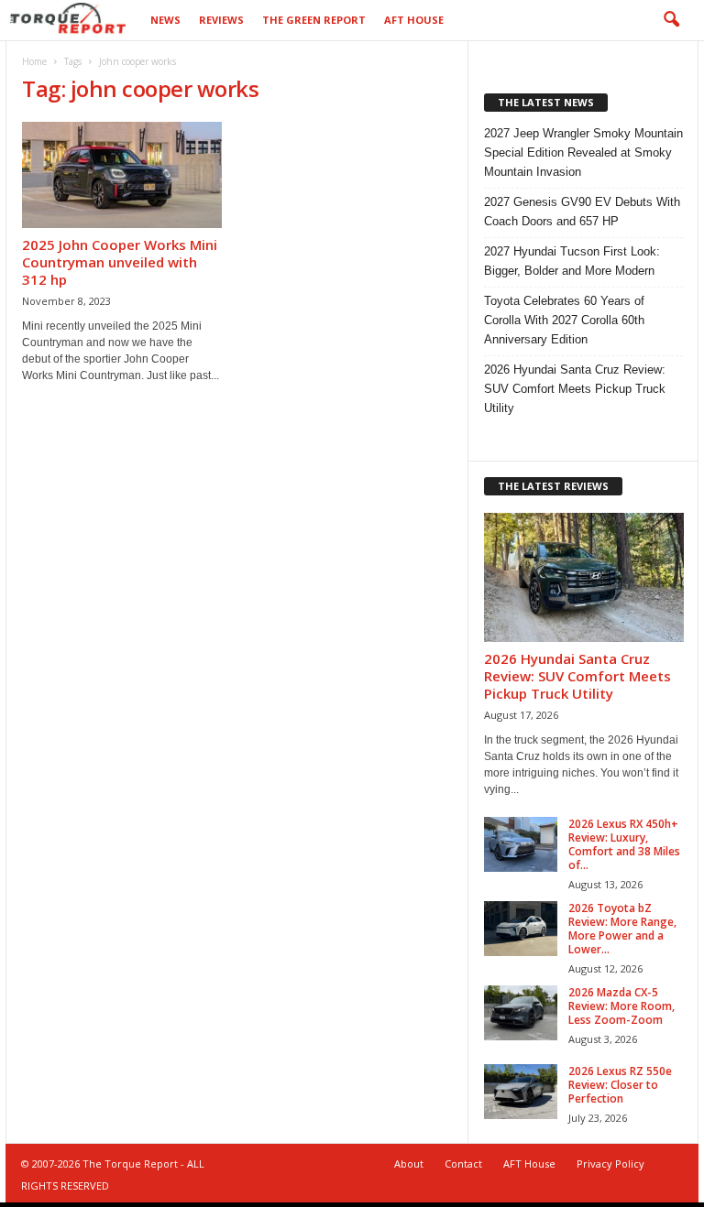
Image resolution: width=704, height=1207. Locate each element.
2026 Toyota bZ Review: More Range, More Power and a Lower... (622, 928)
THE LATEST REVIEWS (553, 486)
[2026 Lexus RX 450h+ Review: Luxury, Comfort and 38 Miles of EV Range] (520, 844)
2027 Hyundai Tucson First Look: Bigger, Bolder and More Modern (572, 261)
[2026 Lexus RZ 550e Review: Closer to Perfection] (520, 1091)
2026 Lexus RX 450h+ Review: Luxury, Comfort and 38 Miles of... (624, 844)
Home (34, 61)
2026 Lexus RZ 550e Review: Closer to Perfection (620, 1084)
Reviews (221, 20)
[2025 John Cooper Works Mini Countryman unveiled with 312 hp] (122, 175)
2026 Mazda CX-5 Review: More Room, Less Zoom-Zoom (621, 1006)
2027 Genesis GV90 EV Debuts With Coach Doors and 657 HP (582, 211)
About (409, 1163)
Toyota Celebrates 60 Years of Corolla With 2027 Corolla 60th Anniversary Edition (564, 320)
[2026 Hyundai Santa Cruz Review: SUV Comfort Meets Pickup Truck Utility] (584, 577)
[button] (671, 20)
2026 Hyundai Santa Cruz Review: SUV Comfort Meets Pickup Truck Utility (575, 389)
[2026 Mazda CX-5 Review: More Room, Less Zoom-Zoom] (520, 1012)
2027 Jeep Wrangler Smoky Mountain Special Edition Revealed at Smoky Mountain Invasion (583, 152)
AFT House (414, 20)
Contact (463, 1163)
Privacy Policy (610, 1163)
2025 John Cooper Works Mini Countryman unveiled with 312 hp (119, 261)
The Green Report (314, 20)
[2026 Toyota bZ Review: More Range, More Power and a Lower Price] (520, 928)
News (165, 20)
